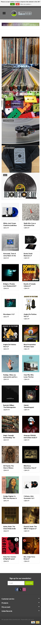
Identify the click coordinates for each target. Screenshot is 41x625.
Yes (12, 4)
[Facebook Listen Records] (17, 589)
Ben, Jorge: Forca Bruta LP (29, 558)
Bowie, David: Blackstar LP (28, 254)
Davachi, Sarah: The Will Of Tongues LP (30, 527)
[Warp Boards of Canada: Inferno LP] (30, 273)
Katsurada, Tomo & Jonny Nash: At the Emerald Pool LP (9, 255)
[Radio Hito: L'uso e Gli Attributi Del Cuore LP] (30, 212)
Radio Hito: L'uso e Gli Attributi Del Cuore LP (30, 224)
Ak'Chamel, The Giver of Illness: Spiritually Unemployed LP (8, 467)
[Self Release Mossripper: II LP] (10, 303)
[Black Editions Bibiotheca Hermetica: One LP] (30, 454)
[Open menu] (4, 13)
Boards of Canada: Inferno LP (30, 285)
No (17, 4)
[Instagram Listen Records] (24, 589)
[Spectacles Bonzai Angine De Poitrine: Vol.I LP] (30, 303)
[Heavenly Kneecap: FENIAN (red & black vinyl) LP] (30, 424)
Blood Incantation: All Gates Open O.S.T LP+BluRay (30, 346)
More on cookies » (25, 4)
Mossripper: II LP (9, 314)
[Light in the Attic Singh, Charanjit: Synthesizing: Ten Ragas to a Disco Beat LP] (10, 424)
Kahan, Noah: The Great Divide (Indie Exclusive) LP (9, 528)
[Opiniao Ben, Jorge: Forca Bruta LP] (30, 546)
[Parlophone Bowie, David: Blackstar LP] (30, 242)
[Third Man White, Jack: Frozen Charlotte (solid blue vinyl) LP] (10, 212)
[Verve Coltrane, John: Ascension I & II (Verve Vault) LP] (30, 485)
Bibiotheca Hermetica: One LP (30, 467)
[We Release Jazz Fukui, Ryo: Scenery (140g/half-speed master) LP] (10, 546)
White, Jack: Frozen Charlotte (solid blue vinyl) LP (10, 224)
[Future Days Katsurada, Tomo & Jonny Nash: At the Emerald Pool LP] (10, 242)
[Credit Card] (32, 622)
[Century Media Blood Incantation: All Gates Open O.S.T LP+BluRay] (30, 333)
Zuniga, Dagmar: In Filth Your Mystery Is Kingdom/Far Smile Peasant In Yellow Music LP (10, 497)
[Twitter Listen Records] (20, 589)
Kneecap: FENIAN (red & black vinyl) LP (30, 436)
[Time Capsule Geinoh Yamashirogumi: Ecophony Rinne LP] (30, 394)
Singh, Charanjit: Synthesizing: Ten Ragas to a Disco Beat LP (9, 437)
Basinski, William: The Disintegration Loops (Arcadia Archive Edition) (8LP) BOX (9, 406)
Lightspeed (31, 619)
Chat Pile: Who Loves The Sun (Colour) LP (29, 376)
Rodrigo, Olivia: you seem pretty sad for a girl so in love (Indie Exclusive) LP (10, 376)
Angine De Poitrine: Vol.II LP (9, 345)
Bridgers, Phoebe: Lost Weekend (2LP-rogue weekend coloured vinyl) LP (10, 285)
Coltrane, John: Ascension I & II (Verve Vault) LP (29, 497)
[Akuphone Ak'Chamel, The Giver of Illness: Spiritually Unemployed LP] (10, 454)
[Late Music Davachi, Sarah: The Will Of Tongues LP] (30, 515)
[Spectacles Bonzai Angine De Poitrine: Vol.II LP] (10, 333)
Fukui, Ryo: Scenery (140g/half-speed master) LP (9, 558)
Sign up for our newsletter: (20, 578)
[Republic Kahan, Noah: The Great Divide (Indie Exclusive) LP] (10, 515)
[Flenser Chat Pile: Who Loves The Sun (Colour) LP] (30, 364)
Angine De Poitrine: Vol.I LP (30, 315)
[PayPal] (37, 622)
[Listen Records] (24, 13)
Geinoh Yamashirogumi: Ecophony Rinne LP (30, 406)
